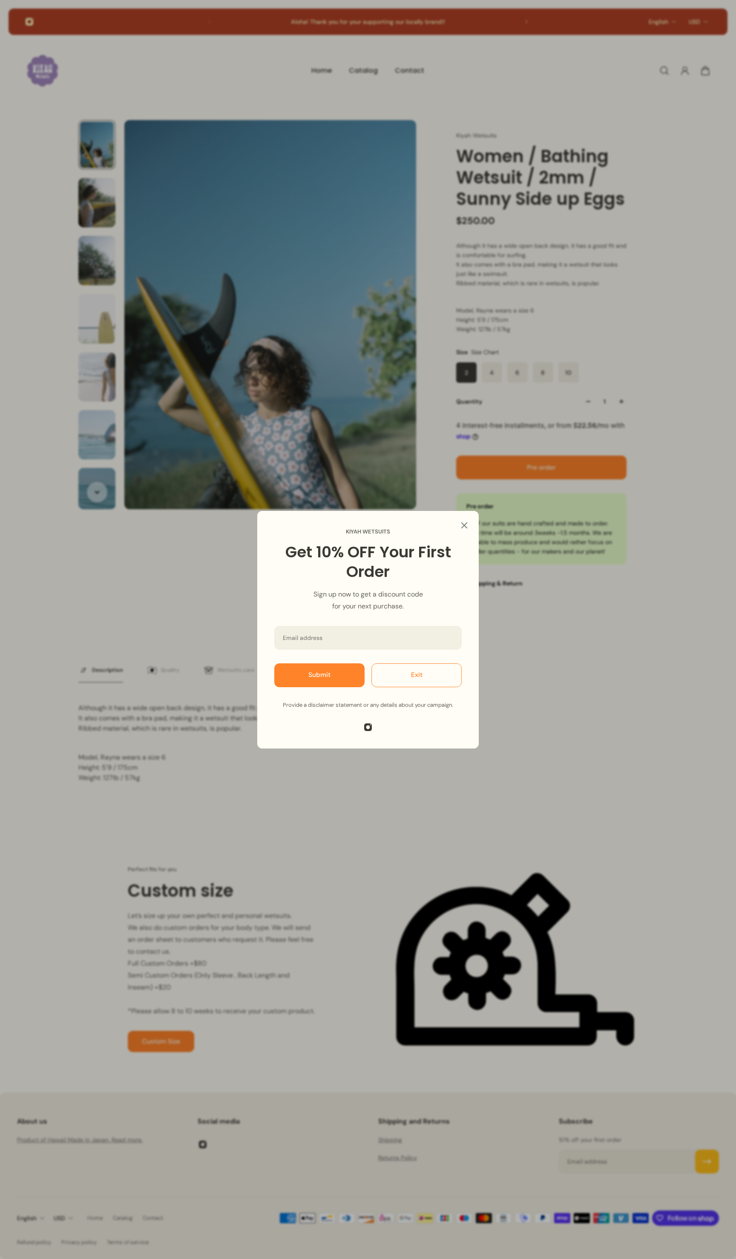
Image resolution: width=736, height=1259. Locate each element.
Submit (319, 675)
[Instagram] (368, 727)
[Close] (464, 525)
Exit (417, 675)
